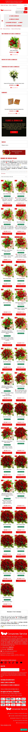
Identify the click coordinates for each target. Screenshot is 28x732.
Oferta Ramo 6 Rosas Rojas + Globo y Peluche (7, 251)
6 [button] (16, 113)
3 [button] (11, 113)
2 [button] (12, 54)
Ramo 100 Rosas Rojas (7, 597)
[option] (14, 44)
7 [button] (17, 113)
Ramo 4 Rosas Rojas (7, 193)
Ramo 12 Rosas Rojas (21, 250)
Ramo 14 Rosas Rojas (7, 278)
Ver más (14, 132)
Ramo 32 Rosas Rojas (7, 469)
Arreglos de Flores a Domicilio (10, 691)
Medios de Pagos (4, 5)
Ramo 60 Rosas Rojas (7, 548)
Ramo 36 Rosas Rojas (21, 493)
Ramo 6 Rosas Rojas (21, 193)
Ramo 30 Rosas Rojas (21, 441)
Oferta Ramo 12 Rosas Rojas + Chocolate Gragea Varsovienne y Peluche (7, 387)
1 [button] (8, 113)
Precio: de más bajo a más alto (7, 176)
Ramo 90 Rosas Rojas (21, 573)
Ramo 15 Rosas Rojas (21, 278)
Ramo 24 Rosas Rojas (21, 386)
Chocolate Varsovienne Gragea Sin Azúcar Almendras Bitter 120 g (14, 109)
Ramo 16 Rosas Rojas (7, 302)
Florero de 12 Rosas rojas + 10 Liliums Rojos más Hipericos (14, 83)
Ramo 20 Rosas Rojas (7, 361)
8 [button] (19, 113)
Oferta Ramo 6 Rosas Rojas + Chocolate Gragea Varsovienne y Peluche (7, 332)
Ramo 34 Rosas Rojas (21, 469)
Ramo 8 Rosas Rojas (14, 50)
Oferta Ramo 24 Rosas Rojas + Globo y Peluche (7, 442)
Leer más (12, 645)
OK (24, 669)
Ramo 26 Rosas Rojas (7, 416)
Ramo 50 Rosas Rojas (21, 524)
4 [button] (15, 54)
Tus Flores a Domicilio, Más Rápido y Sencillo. (11, 637)
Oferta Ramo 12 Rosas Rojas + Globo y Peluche (20, 303)
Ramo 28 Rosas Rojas (21, 416)
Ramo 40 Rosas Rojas (7, 524)
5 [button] (14, 113)
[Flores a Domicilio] (6, 10)
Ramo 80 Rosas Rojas (7, 573)
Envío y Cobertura (13, 5)
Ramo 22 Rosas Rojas (21, 361)
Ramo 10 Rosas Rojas (21, 222)
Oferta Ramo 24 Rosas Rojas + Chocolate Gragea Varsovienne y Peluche (7, 495)
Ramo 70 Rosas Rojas (21, 548)
